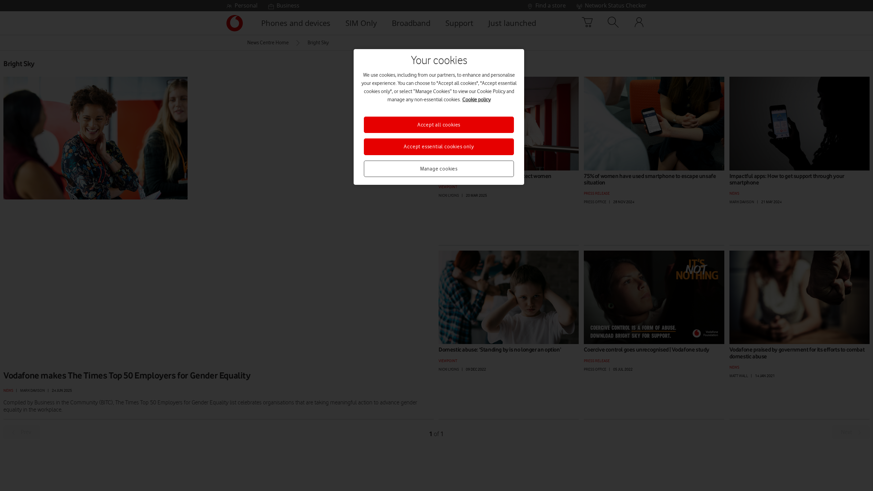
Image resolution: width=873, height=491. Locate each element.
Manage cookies (439, 169)
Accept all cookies (438, 125)
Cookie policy (476, 99)
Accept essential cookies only (439, 147)
